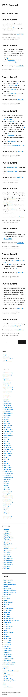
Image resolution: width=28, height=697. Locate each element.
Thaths (6, 677)
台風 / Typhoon (8, 536)
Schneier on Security (9, 662)
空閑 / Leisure (7, 552)
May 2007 (6, 461)
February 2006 (8, 492)
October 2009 (7, 411)
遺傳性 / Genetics (8, 558)
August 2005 (7, 504)
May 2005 (6, 510)
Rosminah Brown (8, 658)
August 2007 (7, 455)
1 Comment (13, 313)
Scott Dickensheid (9, 664)
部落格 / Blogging (8, 560)
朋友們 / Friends (8, 544)
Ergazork (6, 604)
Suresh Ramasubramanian (11, 671)
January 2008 (7, 445)
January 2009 (7, 427)
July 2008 (6, 437)
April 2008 (6, 441)
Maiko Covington (8, 632)
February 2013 (8, 391)
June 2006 (6, 483)
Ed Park (6, 600)
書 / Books (6, 542)
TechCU (10, 264)
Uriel (5, 685)
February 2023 (8, 375)
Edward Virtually (8, 602)
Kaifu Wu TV (7, 628)
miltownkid (7, 636)
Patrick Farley (7, 648)
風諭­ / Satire (7, 568)
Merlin (5, 634)
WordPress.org (8, 361)
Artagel (6, 586)
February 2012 (8, 393)
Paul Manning (8, 650)
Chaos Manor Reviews (10, 592)
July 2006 (6, 481)
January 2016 (7, 383)
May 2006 (6, 485)
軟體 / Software (8, 556)
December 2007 (8, 447)
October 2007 (7, 451)
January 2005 (7, 518)
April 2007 (6, 463)
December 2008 (8, 429)
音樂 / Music (7, 566)
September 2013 (8, 389)
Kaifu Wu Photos (8, 626)
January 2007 (7, 469)
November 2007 (8, 449)
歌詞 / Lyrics (7, 546)
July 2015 (6, 385)
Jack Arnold (7, 612)
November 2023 (8, 373)
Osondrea (6, 646)
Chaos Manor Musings (10, 590)
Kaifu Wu (6, 624)
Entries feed (7, 357)
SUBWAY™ (7, 530)
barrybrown (11, 59)
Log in (5, 355)
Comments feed (8, 359)
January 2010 (7, 405)
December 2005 (8, 496)
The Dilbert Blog (8, 679)
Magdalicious (11, 135)
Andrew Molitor (8, 580)
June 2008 (6, 439)
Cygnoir (6, 596)
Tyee (5, 683)
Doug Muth (7, 598)
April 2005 (6, 512)
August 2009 (7, 415)
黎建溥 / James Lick (10, 5)
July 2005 (6, 506)
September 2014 (8, 387)
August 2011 (7, 395)
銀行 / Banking (8, 562)
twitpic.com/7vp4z (12, 171)
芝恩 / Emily (7, 554)
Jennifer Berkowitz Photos (11, 620)
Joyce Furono (7, 622)
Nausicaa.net (7, 642)
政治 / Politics (7, 540)
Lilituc (5, 630)
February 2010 (8, 403)
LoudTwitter (20, 34)
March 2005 (7, 514)
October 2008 (7, 433)
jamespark (11, 28)
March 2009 (7, 423)
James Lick (7, 614)
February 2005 (8, 516)
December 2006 (8, 471)
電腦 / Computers (8, 564)
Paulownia (6, 652)
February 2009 (8, 425)
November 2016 (8, 381)
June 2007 (6, 459)
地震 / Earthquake (9, 538)
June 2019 (6, 377)
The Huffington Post (9, 681)
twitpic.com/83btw (12, 93)
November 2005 (8, 498)
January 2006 (7, 494)
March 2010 (7, 401)
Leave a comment (14, 39)
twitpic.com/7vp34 (12, 167)
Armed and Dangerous (10, 584)
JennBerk (10, 205)
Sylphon (6, 673)
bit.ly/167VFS (7, 238)
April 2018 (6, 379)
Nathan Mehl (7, 640)
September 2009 (8, 413)
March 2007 (7, 465)
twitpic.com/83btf (12, 89)
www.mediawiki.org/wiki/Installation (14, 145)
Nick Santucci (7, 644)
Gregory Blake (8, 610)
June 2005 (6, 508)
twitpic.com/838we (12, 85)
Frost (5, 606)
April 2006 (7, 487)
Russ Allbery (7, 660)
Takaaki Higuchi (8, 675)
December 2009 (8, 407)
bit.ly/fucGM (7, 119)
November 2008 (8, 431)
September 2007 (8, 453)
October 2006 (7, 475)
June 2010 (6, 399)
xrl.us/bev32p (16, 326)
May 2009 (6, 419)
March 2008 (7, 443)
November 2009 (8, 409)
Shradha (6, 668)
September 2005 (8, 502)
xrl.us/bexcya (7, 203)
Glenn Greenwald (8, 608)
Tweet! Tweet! (9, 19)
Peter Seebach (8, 654)
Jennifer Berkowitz (9, 618)
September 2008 (8, 435)
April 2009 (7, 421)
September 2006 (8, 477)
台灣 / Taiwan (7, 534)
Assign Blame (7, 588)
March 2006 (7, 489)
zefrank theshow (8, 687)
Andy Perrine (7, 582)
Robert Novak (7, 656)
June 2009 (6, 417)
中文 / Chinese (7, 532)
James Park (7, 616)
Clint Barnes (7, 594)
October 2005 (7, 500)
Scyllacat (6, 666)
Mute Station (7, 638)
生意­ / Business (8, 550)
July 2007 (6, 457)
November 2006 (8, 473)
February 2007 (8, 467)
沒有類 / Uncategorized (10, 548)
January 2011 (7, 397)
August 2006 (7, 479)
